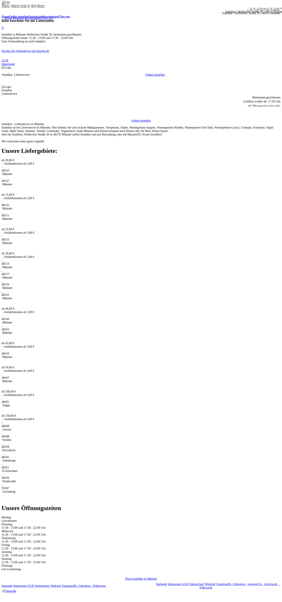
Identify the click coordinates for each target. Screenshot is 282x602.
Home (5, 16)
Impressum (8, 64)
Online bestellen (19, 16)
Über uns (64, 16)
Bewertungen (50, 16)
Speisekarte (35, 16)
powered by (262, 584)
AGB (5, 60)
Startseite (7, 585)
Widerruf (55, 585)
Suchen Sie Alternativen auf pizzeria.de (25, 51)
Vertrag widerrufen (117, 585)
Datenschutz (42, 585)
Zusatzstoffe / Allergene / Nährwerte (84, 585)
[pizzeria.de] (9, 591)
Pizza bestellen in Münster (141, 578)
